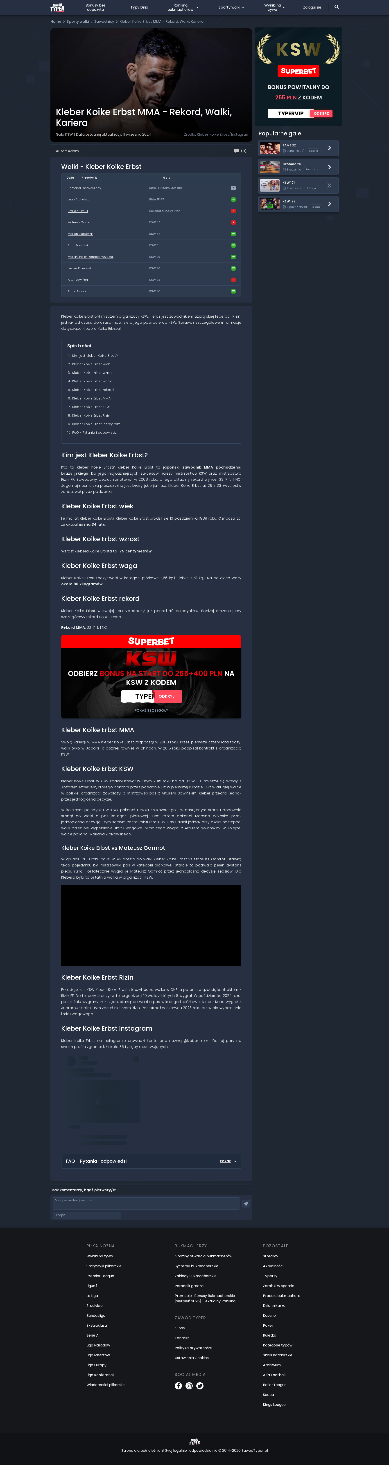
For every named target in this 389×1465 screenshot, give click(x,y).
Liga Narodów (98, 1345)
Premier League (100, 1276)
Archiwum (272, 1365)
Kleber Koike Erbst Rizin (91, 415)
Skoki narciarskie (277, 1355)
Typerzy (270, 1276)
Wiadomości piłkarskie (106, 1384)
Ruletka (269, 1335)
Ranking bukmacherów (180, 7)
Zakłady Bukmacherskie (196, 1276)
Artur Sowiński (78, 245)
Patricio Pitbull (78, 211)
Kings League (274, 1404)
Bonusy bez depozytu (96, 7)
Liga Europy (96, 1365)
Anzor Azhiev (77, 291)
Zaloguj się (312, 7)
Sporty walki (229, 7)
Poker (268, 1325)
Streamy (270, 1256)
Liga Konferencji (100, 1375)
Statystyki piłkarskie (104, 1266)
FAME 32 (266, 142)
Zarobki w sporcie (278, 1285)
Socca (268, 1394)
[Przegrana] (233, 211)
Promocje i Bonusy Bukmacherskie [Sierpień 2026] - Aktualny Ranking (205, 1298)
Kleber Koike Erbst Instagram (96, 424)
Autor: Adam (67, 151)
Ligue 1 (91, 1285)
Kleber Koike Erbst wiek (91, 364)
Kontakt (182, 1338)
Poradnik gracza (189, 1285)
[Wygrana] (233, 199)
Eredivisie (94, 1305)
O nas (180, 1328)
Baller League (275, 1384)
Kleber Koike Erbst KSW (91, 407)
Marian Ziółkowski (80, 234)
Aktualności (273, 1266)
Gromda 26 (269, 161)
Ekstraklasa (96, 1325)
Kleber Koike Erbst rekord (93, 390)
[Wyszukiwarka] (336, 7)
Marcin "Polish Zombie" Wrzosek (90, 257)
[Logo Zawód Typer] (57, 7)
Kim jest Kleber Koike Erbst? (95, 355)
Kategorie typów (277, 1345)
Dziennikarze (274, 1305)
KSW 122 (266, 198)
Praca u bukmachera (281, 1295)
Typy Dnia (139, 7)
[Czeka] (233, 188)
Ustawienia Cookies (192, 1357)
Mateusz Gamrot (80, 222)
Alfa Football (274, 1375)
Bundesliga (95, 1315)
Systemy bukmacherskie (196, 1266)
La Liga (92, 1295)
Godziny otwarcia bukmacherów (203, 1256)
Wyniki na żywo (272, 7)
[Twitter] (200, 1385)
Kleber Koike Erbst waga (92, 381)
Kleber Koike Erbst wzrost (93, 372)
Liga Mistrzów (98, 1355)
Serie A (92, 1335)
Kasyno (269, 1315)
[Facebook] (178, 1385)
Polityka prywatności (193, 1348)
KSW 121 (265, 180)
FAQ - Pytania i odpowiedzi (95, 432)
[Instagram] (189, 1385)
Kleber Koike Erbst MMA (91, 398)
